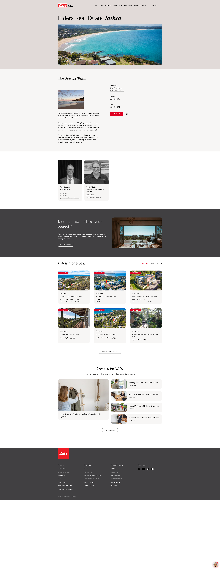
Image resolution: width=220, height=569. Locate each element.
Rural (60, 479)
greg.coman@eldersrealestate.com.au (70, 198)
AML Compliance (89, 486)
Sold (120, 5)
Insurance (114, 472)
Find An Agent (62, 468)
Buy (96, 5)
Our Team (128, 5)
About (86, 468)
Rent (101, 5)
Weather (114, 486)
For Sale (145, 263)
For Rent (159, 263)
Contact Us (155, 5)
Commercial (62, 482)
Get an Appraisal (63, 472)
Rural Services (116, 475)
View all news (110, 430)
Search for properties (110, 351)
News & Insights (140, 5)
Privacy (74, 497)
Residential (61, 475)
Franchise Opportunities (92, 475)
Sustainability (116, 482)
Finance (113, 468)
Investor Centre (116, 479)
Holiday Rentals (111, 5)
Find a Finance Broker (65, 489)
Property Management (65, 486)
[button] (116, 114)
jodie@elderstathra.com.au (93, 197)
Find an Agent (65, 244)
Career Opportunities (91, 479)
